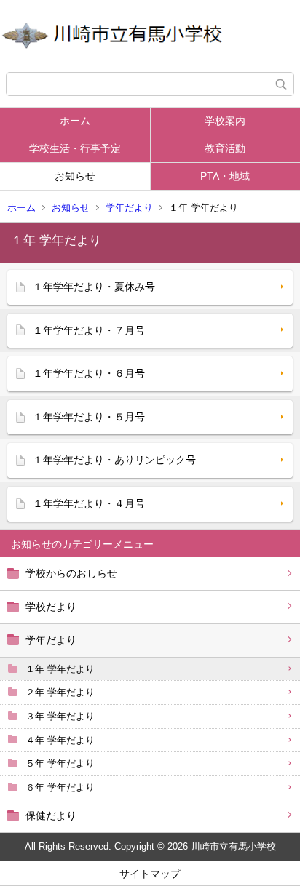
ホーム (75, 121)
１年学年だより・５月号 (89, 417)
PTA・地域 (225, 176)
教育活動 (225, 148)
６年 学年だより (60, 787)
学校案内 (225, 121)
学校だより (50, 606)
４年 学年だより (60, 740)
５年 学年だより (60, 763)
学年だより (129, 207)
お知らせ (75, 176)
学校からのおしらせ (71, 573)
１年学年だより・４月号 (89, 503)
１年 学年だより (60, 668)
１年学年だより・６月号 (89, 373)
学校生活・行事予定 (75, 148)
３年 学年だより (60, 716)
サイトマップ (150, 873)
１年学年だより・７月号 (89, 330)
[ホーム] (150, 36)
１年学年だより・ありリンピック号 (114, 460)
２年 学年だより (60, 692)
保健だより (50, 815)
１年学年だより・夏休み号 (94, 286)
